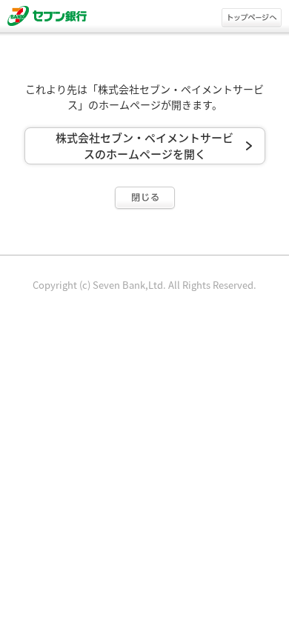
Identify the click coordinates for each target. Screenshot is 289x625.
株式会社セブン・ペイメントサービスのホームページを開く (144, 146)
